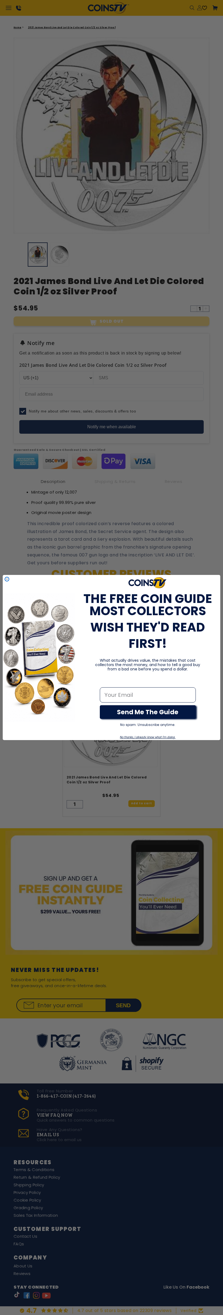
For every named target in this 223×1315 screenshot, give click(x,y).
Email (107, 681)
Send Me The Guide (147, 712)
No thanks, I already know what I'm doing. (147, 737)
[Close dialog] (7, 579)
